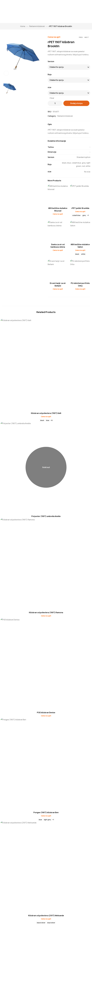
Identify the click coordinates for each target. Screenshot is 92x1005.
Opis (50, 124)
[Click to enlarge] (6, 73)
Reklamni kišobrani (37, 26)
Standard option (83, 157)
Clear (52, 98)
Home (22, 26)
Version (51, 61)
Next (86, 37)
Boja (49, 74)
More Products (54, 180)
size (49, 87)
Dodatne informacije (57, 141)
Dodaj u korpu (76, 103)
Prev (81, 37)
